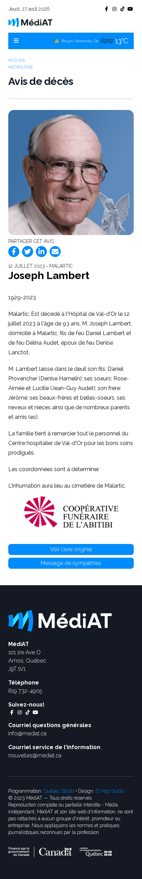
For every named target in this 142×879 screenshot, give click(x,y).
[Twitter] (27, 251)
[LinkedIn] (41, 251)
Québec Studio (58, 791)
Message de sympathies (71, 563)
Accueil (17, 60)
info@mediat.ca (27, 733)
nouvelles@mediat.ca (34, 755)
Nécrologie (20, 67)
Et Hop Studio (109, 791)
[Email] (55, 251)
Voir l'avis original (71, 549)
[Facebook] (13, 251)
